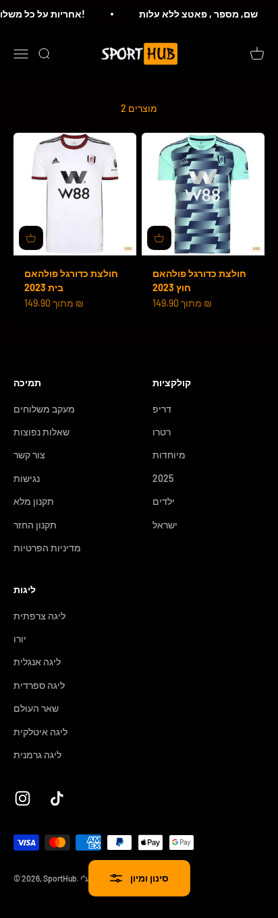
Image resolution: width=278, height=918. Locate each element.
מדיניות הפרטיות (47, 547)
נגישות (26, 478)
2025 (162, 478)
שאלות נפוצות (41, 431)
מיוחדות (169, 454)
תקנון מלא (33, 501)
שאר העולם (36, 708)
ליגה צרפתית (39, 615)
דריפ (161, 409)
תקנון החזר (35, 524)
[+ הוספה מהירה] (31, 238)
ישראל (164, 524)
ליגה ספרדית (39, 685)
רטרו (161, 431)
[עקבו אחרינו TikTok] (57, 798)
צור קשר (29, 454)
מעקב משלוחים (44, 409)
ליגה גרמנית (37, 754)
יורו (19, 638)
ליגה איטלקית (40, 731)
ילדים (163, 501)
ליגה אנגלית (37, 661)
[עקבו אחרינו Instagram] (22, 798)
